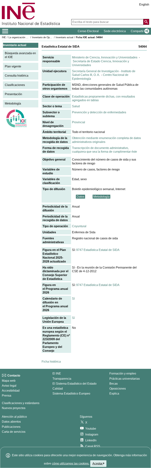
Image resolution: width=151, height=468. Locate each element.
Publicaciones (11, 426)
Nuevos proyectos (13, 408)
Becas (113, 383)
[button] (139, 31)
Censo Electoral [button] (88, 31)
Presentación (13, 94)
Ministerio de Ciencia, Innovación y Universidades (104, 57)
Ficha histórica (51, 361)
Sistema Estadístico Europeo (71, 393)
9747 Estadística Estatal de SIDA (98, 249)
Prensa (6, 395)
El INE (56, 373)
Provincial (78, 122)
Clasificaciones (15, 85)
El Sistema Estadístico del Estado (74, 383)
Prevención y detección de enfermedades (99, 112)
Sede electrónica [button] (115, 31)
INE (4, 37)
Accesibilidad (11, 390)
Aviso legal (9, 385)
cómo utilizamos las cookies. (70, 463)
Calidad (57, 388)
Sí (73, 298)
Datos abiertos (11, 421)
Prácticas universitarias (124, 378)
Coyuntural (79, 226)
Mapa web (8, 380)
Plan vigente (13, 66)
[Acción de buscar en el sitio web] (146, 22)
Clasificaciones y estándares (20, 403)
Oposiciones (117, 388)
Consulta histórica (16, 75)
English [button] (144, 4)
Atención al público (14, 416)
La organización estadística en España (29, 37)
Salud (76, 106)
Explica (114, 393)
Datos (80, 196)
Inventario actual (64, 37)
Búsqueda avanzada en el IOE (20, 55)
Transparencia (61, 378)
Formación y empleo (122, 373)
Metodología (13, 103)
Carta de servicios (13, 431)
